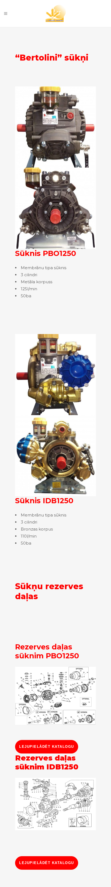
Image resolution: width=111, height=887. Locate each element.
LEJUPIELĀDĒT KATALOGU (46, 747)
